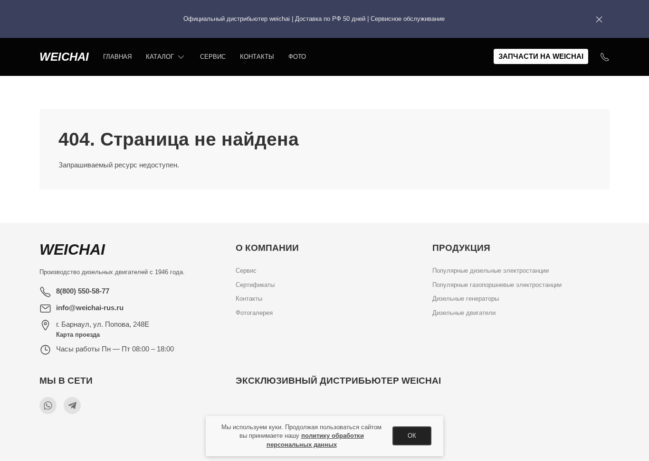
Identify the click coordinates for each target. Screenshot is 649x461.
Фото (297, 56)
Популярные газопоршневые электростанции (497, 284)
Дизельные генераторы (465, 299)
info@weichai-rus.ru (90, 308)
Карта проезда (78, 334)
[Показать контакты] (605, 57)
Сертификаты (255, 284)
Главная (117, 56)
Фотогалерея (254, 312)
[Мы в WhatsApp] (48, 405)
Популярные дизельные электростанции (490, 270)
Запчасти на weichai (540, 56)
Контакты (257, 56)
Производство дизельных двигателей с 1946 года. (112, 272)
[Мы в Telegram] (72, 405)
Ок (412, 435)
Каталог (160, 56)
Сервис (213, 56)
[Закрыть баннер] (599, 19)
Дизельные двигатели (464, 312)
